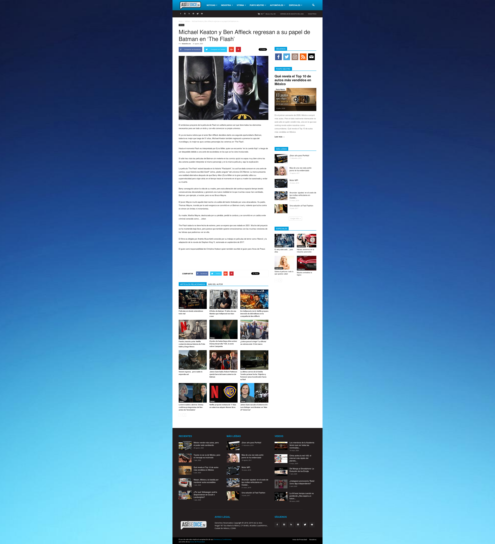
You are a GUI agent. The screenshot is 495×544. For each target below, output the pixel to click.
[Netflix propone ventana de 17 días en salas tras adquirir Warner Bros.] (223, 392)
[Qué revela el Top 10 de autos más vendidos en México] (295, 99)
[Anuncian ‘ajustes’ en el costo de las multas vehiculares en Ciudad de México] (281, 195)
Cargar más (294, 218)
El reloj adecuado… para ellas (284, 250)
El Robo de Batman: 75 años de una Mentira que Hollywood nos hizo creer (222, 313)
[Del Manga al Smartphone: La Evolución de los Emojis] (281, 471)
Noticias (211, 5)
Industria (226, 5)
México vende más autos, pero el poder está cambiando (206, 443)
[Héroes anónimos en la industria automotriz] (306, 240)
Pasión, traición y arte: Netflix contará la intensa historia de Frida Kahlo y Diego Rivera (192, 344)
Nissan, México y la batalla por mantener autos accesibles (206, 480)
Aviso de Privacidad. (197, 542)
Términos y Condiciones (222, 539)
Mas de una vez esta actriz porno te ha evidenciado (300, 169)
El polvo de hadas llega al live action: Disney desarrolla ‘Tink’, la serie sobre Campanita (223, 343)
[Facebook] (181, 13)
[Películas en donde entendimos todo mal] (193, 299)
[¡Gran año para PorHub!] (281, 158)
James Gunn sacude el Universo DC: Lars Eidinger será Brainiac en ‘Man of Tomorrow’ (254, 407)
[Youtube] (202, 13)
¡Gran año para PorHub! (299, 155)
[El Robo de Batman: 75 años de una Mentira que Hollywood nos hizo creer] (223, 299)
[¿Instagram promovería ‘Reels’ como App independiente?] (281, 484)
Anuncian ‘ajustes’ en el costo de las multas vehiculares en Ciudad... (303, 195)
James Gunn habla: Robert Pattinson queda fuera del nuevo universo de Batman (223, 374)
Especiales (294, 5)
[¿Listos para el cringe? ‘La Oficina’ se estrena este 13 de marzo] (254, 329)
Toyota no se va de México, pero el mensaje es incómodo (207, 456)
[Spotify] (193, 13)
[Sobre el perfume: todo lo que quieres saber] (284, 262)
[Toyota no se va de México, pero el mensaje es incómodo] (185, 458)
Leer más (278, 137)
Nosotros (312, 14)
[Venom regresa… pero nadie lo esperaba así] (193, 360)
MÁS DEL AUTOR (215, 284)
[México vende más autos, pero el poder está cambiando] (185, 445)
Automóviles (276, 5)
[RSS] (189, 13)
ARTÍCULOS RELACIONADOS (192, 284)
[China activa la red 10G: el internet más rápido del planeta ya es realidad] (281, 458)
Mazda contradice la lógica (304, 273)
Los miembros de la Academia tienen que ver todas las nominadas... (302, 445)
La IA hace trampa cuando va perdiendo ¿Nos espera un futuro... (302, 496)
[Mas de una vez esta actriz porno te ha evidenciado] (281, 171)
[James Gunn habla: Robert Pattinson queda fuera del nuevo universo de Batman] (223, 360)
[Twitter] (198, 13)
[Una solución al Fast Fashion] (281, 208)
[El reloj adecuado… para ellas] (284, 240)
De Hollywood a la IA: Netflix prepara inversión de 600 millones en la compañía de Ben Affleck (254, 313)
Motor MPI (294, 180)
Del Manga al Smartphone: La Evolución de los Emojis (302, 469)
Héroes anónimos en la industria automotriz (305, 250)
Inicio (181, 21)
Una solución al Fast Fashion (301, 205)
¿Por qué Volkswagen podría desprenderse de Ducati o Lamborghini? (205, 494)
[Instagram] (185, 13)
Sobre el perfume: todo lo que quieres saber (284, 272)
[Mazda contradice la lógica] (306, 263)
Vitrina (240, 5)
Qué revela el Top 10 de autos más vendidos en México (293, 80)
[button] (313, 5)
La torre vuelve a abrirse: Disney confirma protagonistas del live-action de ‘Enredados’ (191, 407)
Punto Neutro (257, 5)
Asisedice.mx (186, 44)
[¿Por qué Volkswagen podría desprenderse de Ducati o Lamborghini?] (185, 495)
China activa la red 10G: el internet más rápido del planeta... (300, 458)
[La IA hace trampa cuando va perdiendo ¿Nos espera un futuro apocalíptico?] (281, 496)
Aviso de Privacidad (299, 539)
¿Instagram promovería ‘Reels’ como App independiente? (302, 482)
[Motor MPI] (281, 183)
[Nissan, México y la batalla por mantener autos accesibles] (185, 482)
